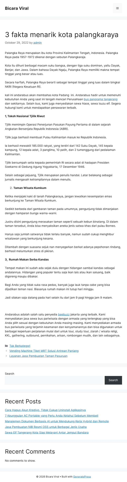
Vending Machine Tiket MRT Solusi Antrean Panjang (44, 350)
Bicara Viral (17, 8)
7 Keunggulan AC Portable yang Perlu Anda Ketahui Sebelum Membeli (51, 415)
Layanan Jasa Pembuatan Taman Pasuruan (38, 356)
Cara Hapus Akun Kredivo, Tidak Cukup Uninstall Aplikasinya (45, 410)
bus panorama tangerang (100, 99)
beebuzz (64, 314)
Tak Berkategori (19, 346)
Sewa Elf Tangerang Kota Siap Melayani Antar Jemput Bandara (47, 432)
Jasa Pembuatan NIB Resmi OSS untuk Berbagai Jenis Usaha (46, 427)
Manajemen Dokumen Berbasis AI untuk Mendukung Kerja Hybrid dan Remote (57, 421)
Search (9, 373)
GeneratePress (82, 476)
